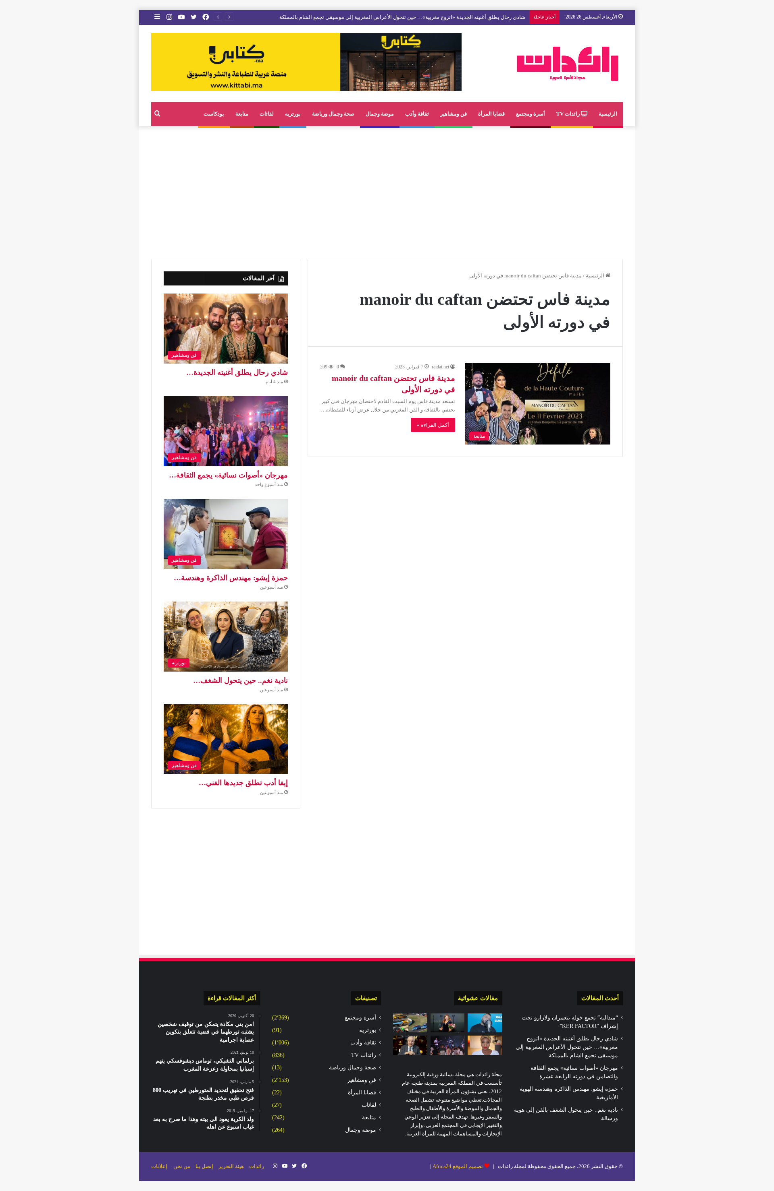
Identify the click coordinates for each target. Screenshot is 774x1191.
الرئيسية (608, 114)
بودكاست (214, 114)
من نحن (181, 1166)
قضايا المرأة (491, 114)
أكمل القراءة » (433, 425)
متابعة (241, 114)
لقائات (267, 114)
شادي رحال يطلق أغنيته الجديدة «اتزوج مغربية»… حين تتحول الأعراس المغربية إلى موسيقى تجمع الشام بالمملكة (402, 17)
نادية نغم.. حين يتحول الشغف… (240, 680)
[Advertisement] (387, 190)
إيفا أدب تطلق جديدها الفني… (243, 783)
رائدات (256, 1166)
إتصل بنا (204, 1166)
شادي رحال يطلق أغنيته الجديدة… (237, 372)
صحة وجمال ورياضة (333, 114)
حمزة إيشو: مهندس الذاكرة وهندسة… (231, 578)
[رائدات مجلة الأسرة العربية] (567, 63)
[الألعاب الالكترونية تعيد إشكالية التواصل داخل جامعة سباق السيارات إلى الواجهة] (410, 1023)
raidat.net (440, 367)
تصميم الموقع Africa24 (458, 1166)
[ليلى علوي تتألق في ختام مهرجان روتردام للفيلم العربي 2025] (448, 1023)
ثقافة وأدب (417, 114)
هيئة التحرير (231, 1166)
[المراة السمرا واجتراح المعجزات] (485, 1045)
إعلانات (159, 1166)
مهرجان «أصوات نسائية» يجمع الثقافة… (228, 475)
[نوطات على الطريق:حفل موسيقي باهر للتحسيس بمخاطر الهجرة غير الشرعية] (448, 1045)
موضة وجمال (380, 114)
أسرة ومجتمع (530, 114)
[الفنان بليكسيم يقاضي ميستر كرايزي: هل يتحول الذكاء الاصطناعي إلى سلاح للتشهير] (485, 1023)
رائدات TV (568, 114)
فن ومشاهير (453, 114)
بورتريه (293, 114)
